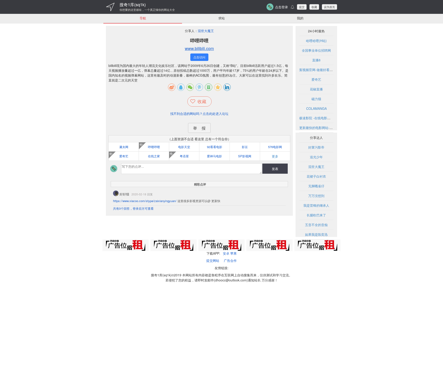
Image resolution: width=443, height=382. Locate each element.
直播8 (316, 60)
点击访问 (199, 57)
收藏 (314, 7)
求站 (221, 18)
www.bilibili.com (199, 48)
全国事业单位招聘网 (316, 50)
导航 (143, 18)
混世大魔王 (206, 30)
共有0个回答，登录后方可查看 (133, 208)
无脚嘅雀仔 (316, 186)
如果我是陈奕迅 (316, 234)
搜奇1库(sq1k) (133, 4)
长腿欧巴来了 (316, 215)
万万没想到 (316, 195)
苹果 (233, 253)
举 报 (199, 128)
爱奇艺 (316, 79)
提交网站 (212, 260)
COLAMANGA (316, 108)
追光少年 (316, 157)
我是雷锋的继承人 (316, 205)
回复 (150, 194)
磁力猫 (316, 98)
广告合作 (230, 260)
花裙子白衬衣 (316, 176)
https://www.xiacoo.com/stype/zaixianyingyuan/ (145, 201)
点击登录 (281, 7)
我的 (300, 18)
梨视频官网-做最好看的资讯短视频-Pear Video (332, 69)
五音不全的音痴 (316, 224)
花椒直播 (316, 89)
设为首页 (329, 7)
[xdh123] (110, 7)
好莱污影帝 (316, 147)
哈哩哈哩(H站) (316, 40)
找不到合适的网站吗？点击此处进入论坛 (199, 113)
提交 (302, 7)
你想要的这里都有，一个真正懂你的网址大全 (147, 9)
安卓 (226, 253)
